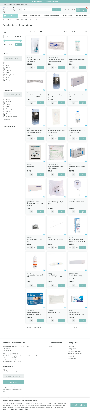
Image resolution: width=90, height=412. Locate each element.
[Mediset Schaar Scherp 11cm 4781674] (35, 45)
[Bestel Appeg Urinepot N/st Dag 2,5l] (82, 174)
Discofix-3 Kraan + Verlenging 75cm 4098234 (56, 276)
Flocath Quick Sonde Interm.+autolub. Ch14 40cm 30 (76, 277)
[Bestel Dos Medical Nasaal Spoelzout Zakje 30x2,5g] (40, 320)
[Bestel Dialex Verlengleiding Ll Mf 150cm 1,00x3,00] (61, 138)
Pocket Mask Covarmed (76, 202)
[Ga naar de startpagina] (11, 9)
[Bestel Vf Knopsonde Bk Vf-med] (61, 247)
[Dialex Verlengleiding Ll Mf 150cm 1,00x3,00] (56, 117)
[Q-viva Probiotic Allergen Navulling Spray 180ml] (35, 117)
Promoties (24, 15)
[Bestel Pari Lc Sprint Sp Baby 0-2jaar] (61, 211)
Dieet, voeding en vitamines (51, 15)
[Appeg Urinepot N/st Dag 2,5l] (77, 152)
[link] (72, 327)
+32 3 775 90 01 (13, 354)
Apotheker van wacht (74, 353)
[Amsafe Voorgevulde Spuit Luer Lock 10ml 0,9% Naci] (35, 81)
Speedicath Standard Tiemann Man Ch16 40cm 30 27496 (35, 203)
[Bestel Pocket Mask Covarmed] (82, 211)
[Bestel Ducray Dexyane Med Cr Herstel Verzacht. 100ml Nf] (82, 247)
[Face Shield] (35, 152)
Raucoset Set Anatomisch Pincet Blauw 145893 (56, 60)
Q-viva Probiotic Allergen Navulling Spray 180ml (35, 131)
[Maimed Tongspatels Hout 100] (77, 81)
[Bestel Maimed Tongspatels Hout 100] (82, 102)
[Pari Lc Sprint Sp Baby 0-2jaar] (56, 188)
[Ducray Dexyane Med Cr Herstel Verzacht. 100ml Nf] (77, 225)
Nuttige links (72, 349)
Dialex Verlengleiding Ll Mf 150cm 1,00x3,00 (56, 131)
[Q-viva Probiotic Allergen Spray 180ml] (56, 81)
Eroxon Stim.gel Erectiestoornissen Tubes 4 (77, 313)
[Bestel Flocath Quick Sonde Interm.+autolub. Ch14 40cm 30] (82, 285)
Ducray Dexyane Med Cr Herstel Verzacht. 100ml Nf (77, 240)
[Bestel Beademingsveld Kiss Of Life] (40, 247)
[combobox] (37, 9)
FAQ (50, 346)
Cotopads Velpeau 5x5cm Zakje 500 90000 (56, 167)
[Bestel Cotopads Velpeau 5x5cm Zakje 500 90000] (61, 174)
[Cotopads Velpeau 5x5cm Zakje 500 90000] (56, 152)
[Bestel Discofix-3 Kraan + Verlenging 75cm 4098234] (61, 285)
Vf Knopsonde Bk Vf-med (55, 239)
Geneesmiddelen (67, 15)
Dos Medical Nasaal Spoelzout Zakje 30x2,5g (34, 313)
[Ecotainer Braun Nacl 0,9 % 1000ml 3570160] (77, 117)
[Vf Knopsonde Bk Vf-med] (56, 225)
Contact (5, 4)
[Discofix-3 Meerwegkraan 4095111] (77, 45)
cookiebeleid (25, 409)
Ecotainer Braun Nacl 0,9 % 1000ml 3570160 (77, 131)
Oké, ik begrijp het (78, 405)
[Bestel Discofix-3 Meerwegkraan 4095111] (82, 67)
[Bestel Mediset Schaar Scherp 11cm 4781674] (40, 67)
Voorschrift (24, 4)
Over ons (71, 346)
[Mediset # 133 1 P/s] (56, 299)
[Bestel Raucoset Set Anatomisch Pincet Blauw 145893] (61, 67)
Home (4, 20)
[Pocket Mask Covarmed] (77, 188)
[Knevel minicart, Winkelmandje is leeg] (78, 9)
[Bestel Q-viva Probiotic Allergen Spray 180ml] (61, 102)
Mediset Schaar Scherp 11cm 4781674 (34, 60)
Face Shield (30, 166)
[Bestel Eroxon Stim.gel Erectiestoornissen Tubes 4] (82, 320)
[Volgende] (86, 327)
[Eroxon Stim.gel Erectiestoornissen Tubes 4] (77, 299)
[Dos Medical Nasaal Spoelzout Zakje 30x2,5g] (35, 299)
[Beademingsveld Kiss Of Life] (35, 225)
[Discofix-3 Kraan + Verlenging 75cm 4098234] (56, 261)
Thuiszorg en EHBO (35, 15)
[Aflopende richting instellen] (86, 32)
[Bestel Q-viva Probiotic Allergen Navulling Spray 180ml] (40, 138)
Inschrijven (13, 382)
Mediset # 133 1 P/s (54, 312)
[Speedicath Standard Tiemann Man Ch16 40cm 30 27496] (35, 188)
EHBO (22, 20)
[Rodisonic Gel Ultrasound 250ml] (35, 261)
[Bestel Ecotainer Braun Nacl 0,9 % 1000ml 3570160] (82, 138)
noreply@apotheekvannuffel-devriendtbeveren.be (27, 356)
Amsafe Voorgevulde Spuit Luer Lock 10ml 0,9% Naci (35, 96)
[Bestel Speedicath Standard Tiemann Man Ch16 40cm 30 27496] (40, 211)
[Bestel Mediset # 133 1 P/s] (61, 320)
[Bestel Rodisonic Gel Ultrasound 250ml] (40, 285)
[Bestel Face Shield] (40, 174)
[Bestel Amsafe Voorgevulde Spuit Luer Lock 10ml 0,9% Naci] (40, 102)
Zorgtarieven (72, 358)
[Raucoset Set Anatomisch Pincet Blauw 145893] (56, 45)
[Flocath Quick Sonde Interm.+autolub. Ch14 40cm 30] (77, 261)
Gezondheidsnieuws (14, 4)
